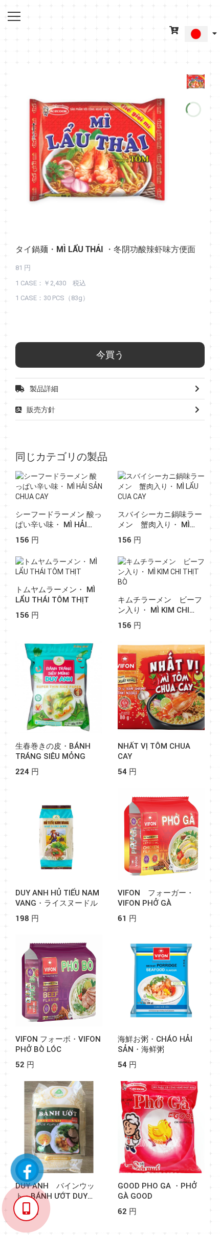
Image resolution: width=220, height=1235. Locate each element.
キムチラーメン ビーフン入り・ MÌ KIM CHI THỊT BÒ (160, 610)
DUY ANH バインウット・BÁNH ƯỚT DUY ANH (55, 1196)
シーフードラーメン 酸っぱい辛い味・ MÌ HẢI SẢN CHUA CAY (58, 525)
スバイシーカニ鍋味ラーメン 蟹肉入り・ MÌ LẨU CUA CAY (160, 525)
